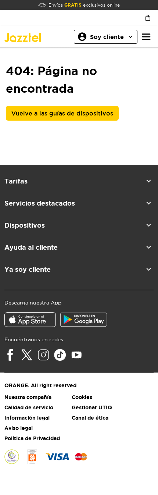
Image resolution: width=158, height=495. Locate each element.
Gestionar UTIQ (92, 407)
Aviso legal (18, 428)
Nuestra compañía (27, 397)
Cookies (82, 397)
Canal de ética (90, 418)
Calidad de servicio (28, 407)
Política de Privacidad (32, 438)
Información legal (27, 418)
